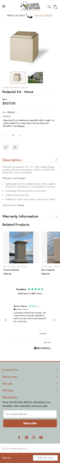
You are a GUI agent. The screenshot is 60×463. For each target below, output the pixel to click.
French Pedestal (11, 269)
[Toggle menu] (4, 6)
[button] (30, 16)
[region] (30, 320)
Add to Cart (45, 458)
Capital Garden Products (15, 87)
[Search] (49, 7)
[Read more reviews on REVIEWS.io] (42, 348)
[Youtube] (41, 437)
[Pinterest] (26, 437)
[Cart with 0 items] (55, 6)
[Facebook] (19, 437)
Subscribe (30, 423)
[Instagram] (34, 437)
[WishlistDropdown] (15, 147)
